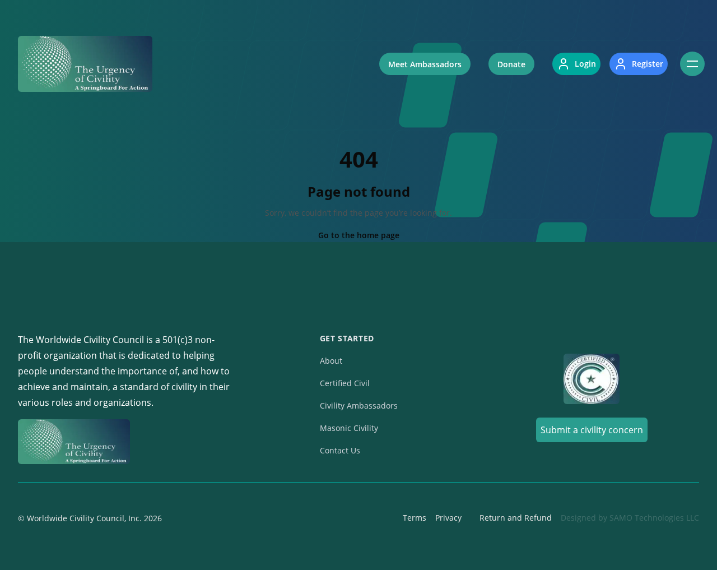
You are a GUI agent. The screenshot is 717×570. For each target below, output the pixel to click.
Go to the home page (358, 235)
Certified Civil (345, 383)
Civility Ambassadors (359, 405)
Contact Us (340, 450)
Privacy (448, 517)
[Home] (85, 64)
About (331, 360)
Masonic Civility (349, 428)
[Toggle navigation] (692, 64)
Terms (414, 517)
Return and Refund (515, 517)
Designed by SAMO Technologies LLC (630, 517)
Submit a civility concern (592, 430)
